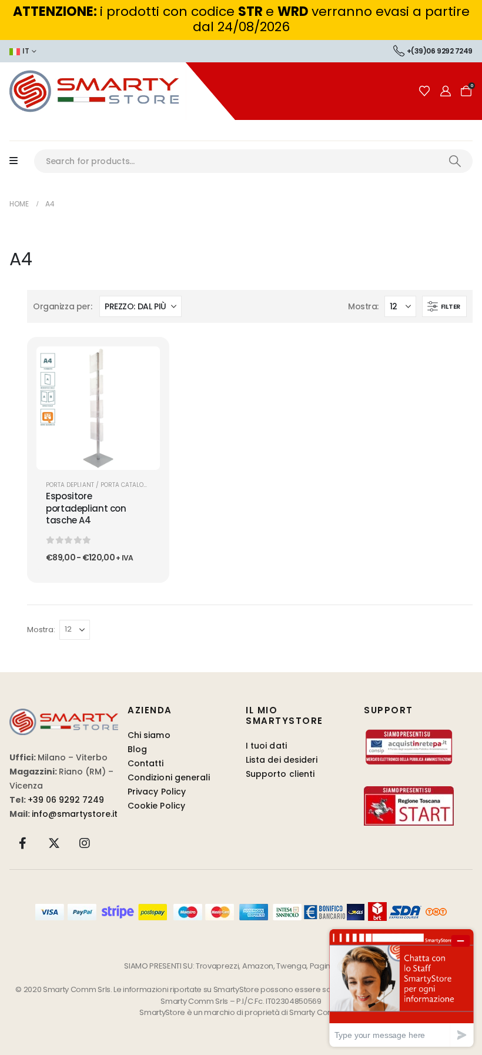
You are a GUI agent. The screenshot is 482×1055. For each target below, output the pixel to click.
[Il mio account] (445, 91)
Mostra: (363, 306)
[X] (54, 842)
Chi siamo (149, 735)
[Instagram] (84, 842)
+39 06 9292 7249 (66, 800)
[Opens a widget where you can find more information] (401, 987)
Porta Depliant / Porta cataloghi (100, 484)
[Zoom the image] (63, 715)
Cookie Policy (156, 806)
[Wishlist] (424, 91)
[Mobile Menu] (19, 161)
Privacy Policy (157, 791)
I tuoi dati (266, 746)
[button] (444, 306)
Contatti (146, 763)
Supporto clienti (280, 774)
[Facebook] (22, 842)
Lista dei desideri (281, 760)
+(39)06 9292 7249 (440, 51)
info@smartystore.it (75, 814)
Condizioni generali (169, 777)
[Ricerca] (455, 161)
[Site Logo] (117, 91)
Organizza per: (62, 306)
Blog (137, 749)
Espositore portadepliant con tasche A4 (86, 508)
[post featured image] (98, 408)
